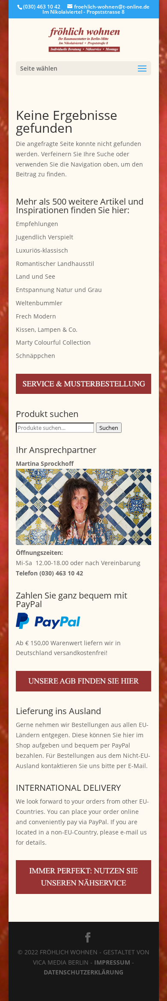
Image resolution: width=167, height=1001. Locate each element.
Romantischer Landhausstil (55, 263)
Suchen (108, 428)
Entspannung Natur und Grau (59, 290)
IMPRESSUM (112, 962)
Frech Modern (36, 316)
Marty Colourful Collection (53, 342)
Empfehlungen (37, 224)
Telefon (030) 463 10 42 (49, 573)
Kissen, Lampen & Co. (47, 329)
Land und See (35, 276)
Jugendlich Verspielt (44, 237)
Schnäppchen (35, 356)
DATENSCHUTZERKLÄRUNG (83, 972)
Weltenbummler (39, 303)
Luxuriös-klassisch (42, 250)
